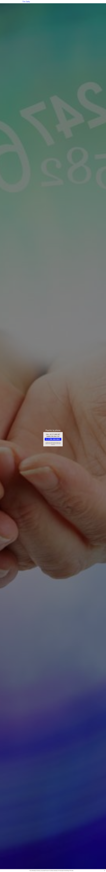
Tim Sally (26, 1)
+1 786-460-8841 (53, 439)
